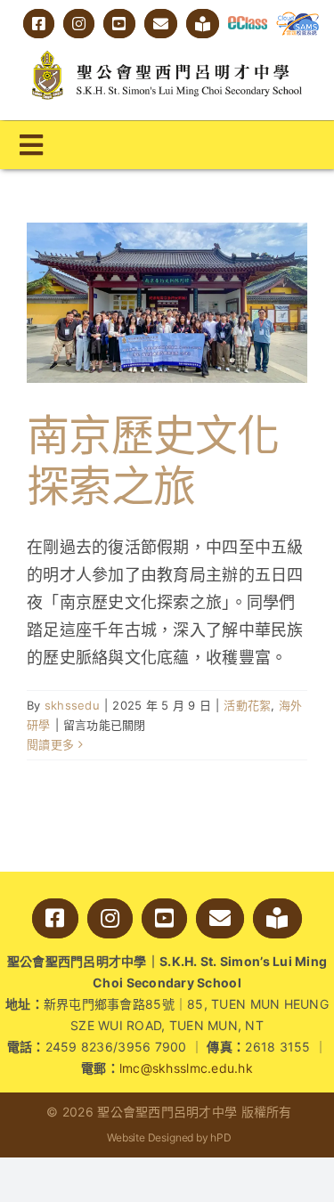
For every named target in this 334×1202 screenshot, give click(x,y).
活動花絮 (247, 705)
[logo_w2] (167, 54)
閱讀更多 (50, 744)
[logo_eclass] (247, 23)
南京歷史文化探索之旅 (153, 461)
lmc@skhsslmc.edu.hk (186, 1068)
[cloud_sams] (298, 19)
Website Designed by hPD (169, 1137)
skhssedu (72, 705)
